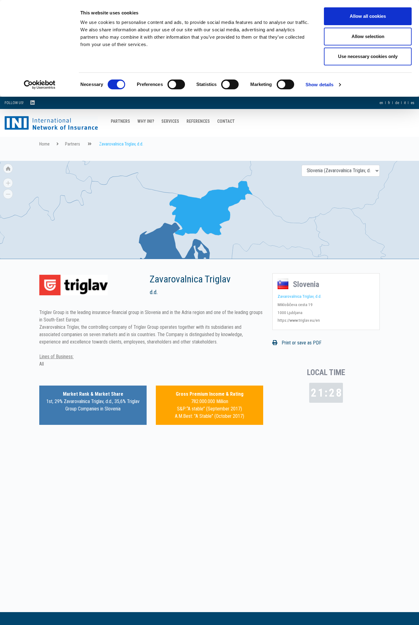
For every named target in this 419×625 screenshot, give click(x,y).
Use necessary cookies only (368, 56)
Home (44, 144)
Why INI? (145, 121)
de (397, 103)
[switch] (176, 84)
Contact (226, 121)
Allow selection (368, 36)
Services (170, 121)
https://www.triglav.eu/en (299, 320)
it (405, 103)
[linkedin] (32, 103)
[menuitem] (67, 169)
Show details (319, 84)
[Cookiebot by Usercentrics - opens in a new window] (40, 84)
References (198, 121)
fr (389, 103)
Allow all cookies (368, 16)
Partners (120, 121)
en (381, 103)
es (412, 103)
